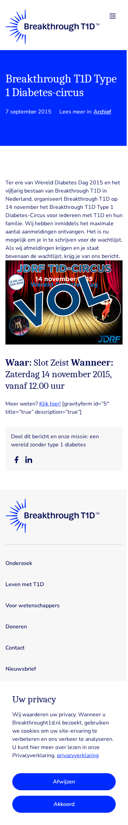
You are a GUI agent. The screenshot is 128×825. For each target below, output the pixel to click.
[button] (16, 459)
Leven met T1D (24, 584)
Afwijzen (64, 781)
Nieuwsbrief (20, 669)
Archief (102, 112)
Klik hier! (50, 404)
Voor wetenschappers (32, 605)
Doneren (16, 626)
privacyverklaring (78, 755)
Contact (15, 647)
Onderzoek (18, 563)
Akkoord (64, 804)
